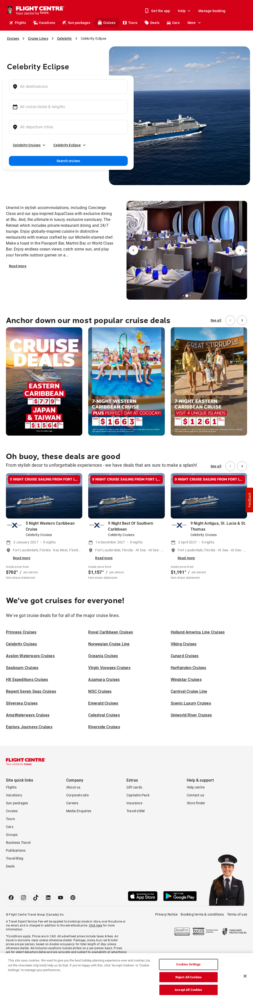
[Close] (245, 976)
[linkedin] (48, 897)
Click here (95, 925)
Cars (176, 23)
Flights (20, 23)
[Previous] (133, 250)
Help (182, 11)
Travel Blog (14, 858)
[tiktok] (36, 897)
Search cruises (68, 161)
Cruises (109, 23)
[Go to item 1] (181, 295)
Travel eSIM (135, 811)
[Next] (240, 250)
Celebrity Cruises (27, 145)
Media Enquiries (78, 811)
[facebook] (11, 897)
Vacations (47, 23)
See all (216, 320)
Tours (132, 23)
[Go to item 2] (183, 295)
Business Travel (18, 843)
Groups (12, 835)
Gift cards (134, 787)
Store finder (196, 803)
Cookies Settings (188, 964)
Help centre (196, 787)
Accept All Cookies (188, 990)
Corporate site (77, 795)
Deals (154, 23)
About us (73, 787)
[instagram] (23, 897)
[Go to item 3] (187, 295)
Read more (17, 266)
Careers (72, 803)
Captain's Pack (137, 795)
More (192, 23)
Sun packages (79, 23)
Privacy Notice (166, 914)
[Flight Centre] (25, 761)
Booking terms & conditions (202, 914)
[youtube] (60, 897)
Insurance (134, 803)
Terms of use (237, 914)
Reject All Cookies (188, 977)
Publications (15, 850)
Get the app (160, 11)
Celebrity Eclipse (67, 145)
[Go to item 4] (190, 295)
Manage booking (211, 11)
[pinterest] (73, 897)
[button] (249, 500)
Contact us (195, 795)
